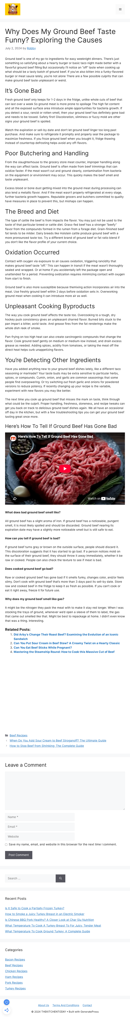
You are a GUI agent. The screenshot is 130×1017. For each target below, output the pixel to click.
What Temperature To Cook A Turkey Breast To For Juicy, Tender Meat (53, 925)
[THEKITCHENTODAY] (12, 9)
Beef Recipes (18, 735)
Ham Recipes (14, 977)
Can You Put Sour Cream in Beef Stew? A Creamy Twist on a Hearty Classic (67, 643)
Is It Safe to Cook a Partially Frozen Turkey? (34, 908)
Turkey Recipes (15, 988)
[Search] (60, 878)
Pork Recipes (14, 982)
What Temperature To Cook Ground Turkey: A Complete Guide (47, 931)
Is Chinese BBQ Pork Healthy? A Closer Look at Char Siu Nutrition (49, 920)
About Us (43, 1005)
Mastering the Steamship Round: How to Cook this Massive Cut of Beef (64, 652)
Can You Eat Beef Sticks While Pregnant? (43, 647)
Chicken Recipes (16, 971)
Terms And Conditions (65, 1005)
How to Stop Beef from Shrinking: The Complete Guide (47, 745)
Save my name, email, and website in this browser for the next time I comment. (63, 844)
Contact (87, 1005)
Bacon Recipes (15, 959)
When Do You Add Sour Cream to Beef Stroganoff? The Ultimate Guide (58, 740)
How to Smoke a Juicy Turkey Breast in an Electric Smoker (44, 914)
